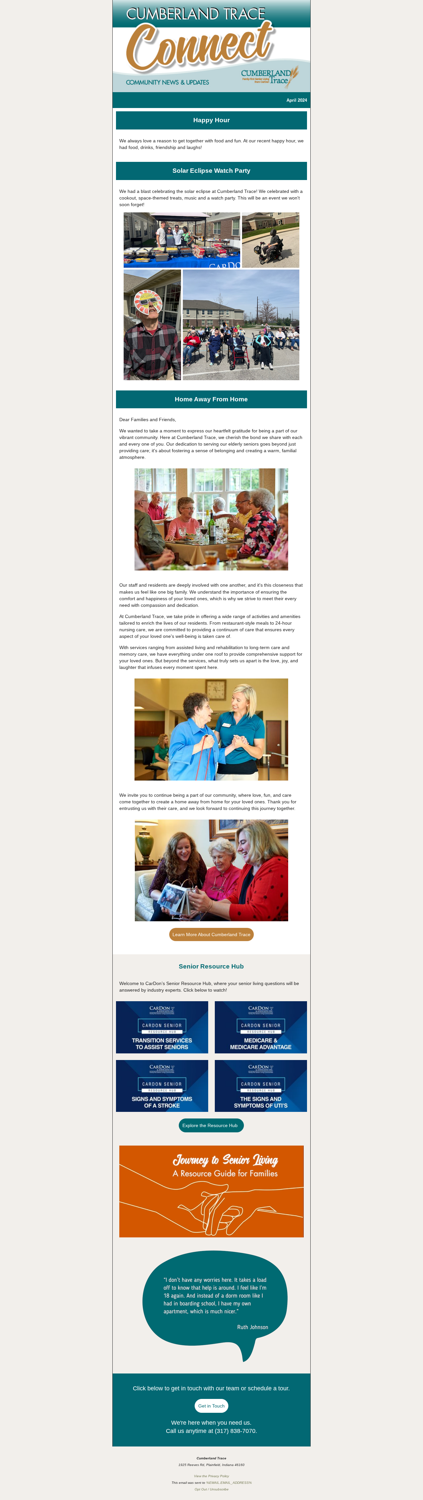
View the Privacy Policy (211, 1476)
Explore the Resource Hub (210, 1125)
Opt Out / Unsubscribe (212, 1489)
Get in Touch (211, 1406)
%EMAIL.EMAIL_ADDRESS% (229, 1482)
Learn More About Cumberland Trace (211, 934)
